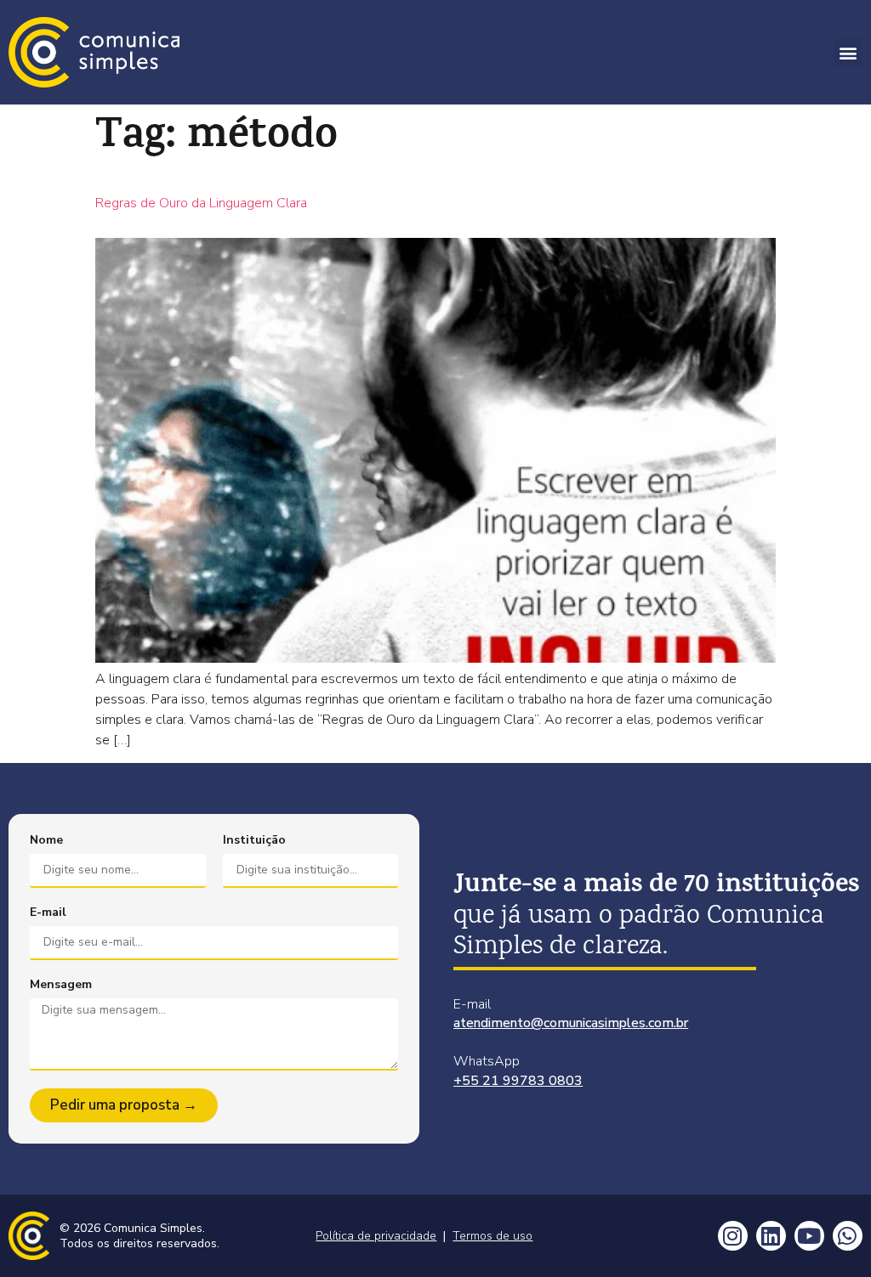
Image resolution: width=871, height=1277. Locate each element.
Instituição (254, 840)
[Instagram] (733, 1236)
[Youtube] (809, 1236)
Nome (46, 840)
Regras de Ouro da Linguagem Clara (201, 203)
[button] (848, 52)
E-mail (48, 912)
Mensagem (61, 984)
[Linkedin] (771, 1236)
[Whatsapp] (847, 1236)
